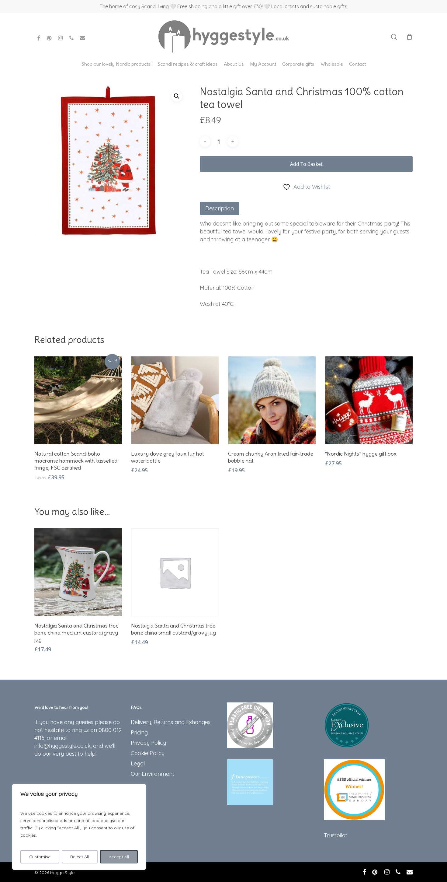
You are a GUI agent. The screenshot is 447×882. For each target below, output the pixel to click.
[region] (79, 827)
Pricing (139, 732)
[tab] (219, 208)
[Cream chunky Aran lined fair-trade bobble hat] (272, 400)
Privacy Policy (148, 742)
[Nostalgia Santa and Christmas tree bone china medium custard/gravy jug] (78, 572)
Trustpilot (335, 835)
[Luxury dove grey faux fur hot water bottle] (175, 400)
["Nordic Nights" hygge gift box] (369, 400)
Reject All (79, 856)
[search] (394, 37)
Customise (39, 856)
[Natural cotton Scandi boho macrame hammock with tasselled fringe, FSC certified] (78, 400)
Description (219, 208)
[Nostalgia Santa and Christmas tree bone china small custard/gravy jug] (175, 572)
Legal (138, 763)
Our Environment (152, 773)
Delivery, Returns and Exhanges (170, 722)
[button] (176, 96)
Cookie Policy (148, 753)
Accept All (119, 856)
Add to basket (306, 164)
